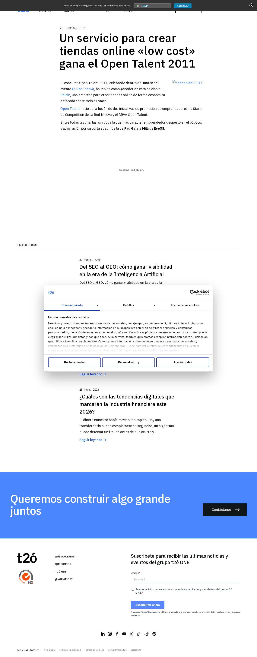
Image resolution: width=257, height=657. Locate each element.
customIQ (135, 650)
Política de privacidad (70, 650)
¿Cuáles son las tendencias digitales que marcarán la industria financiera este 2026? (126, 404)
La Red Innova (83, 89)
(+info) (179, 612)
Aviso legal (49, 650)
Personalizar (126, 362)
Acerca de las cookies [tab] (184, 305)
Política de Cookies (94, 650)
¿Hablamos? (63, 579)
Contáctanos (222, 509)
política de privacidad (168, 612)
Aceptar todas (182, 362)
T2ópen (60, 571)
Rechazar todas (74, 362)
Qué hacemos (65, 556)
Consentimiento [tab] (72, 305)
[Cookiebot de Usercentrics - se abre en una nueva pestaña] (192, 293)
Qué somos (63, 564)
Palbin (65, 95)
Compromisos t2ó (117, 650)
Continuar (183, 5)
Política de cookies (166, 350)
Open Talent (70, 108)
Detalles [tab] (128, 305)
